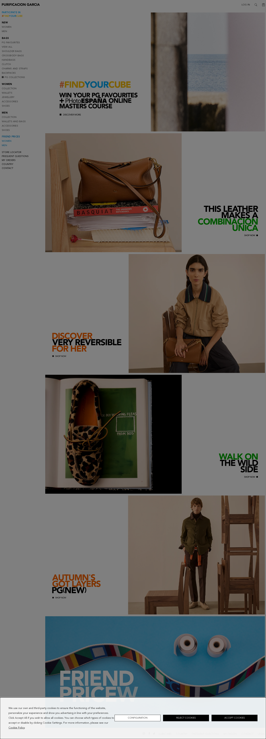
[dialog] (133, 718)
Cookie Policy (17, 728)
